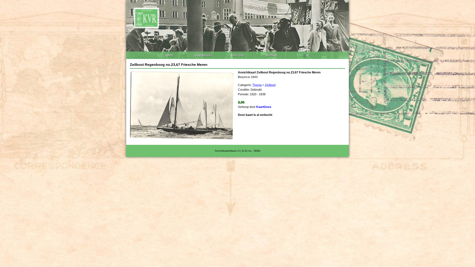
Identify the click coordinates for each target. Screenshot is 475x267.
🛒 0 (306, 55)
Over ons (237, 55)
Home (169, 55)
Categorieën (203, 55)
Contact (271, 55)
